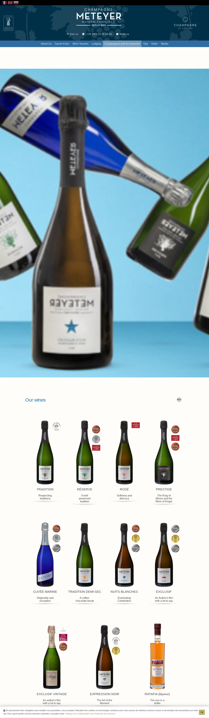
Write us (124, 34)
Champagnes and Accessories (122, 43)
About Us (46, 43)
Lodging (96, 43)
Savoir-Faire (62, 43)
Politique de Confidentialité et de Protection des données (90, 714)
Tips (145, 43)
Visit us (73, 34)
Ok (202, 712)
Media (164, 43)
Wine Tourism (80, 43)
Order (154, 43)
